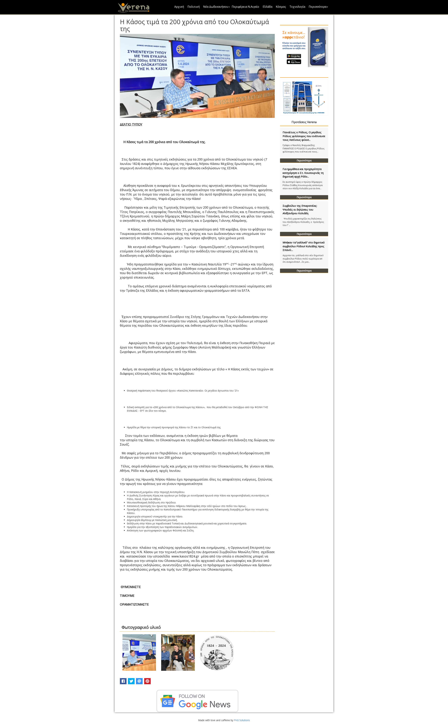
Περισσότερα (317, 7)
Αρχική (179, 7)
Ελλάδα (267, 7)
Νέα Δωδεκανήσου (215, 7)
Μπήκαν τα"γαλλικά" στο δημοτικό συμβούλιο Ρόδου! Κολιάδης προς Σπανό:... (304, 246)
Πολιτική (193, 7)
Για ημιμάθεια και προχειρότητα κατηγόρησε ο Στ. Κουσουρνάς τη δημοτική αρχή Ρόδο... (303, 172)
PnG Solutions (242, 720)
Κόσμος (281, 7)
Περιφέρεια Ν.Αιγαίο (245, 7)
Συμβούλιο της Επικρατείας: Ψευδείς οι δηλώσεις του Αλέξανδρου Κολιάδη (300, 209)
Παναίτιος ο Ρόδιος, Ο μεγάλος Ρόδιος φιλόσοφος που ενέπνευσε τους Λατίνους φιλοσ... (304, 135)
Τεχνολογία (297, 7)
